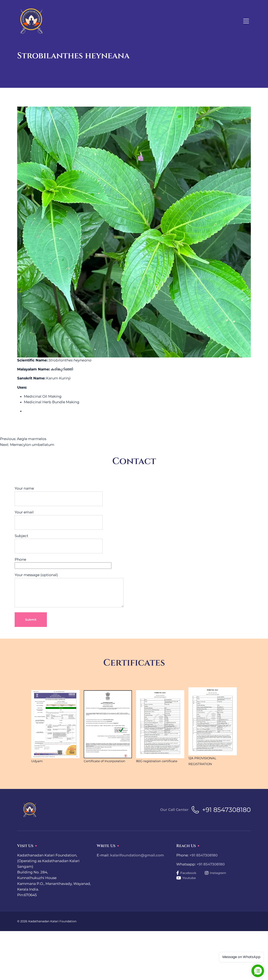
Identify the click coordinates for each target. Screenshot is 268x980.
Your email (24, 512)
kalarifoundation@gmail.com (137, 855)
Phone (20, 559)
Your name (24, 488)
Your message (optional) (36, 575)
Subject (21, 536)
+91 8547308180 (226, 810)
